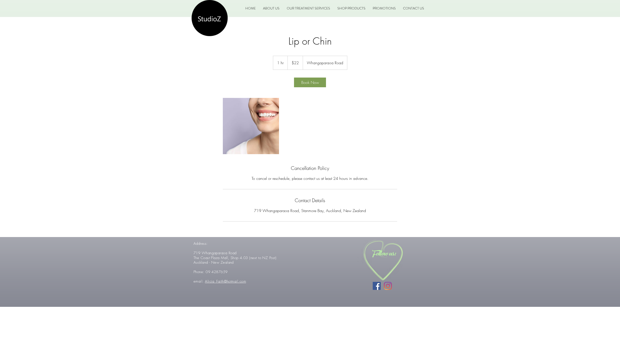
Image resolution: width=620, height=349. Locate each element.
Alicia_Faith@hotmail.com (225, 281)
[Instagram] (388, 286)
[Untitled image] (251, 126)
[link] (310, 82)
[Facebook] (377, 286)
